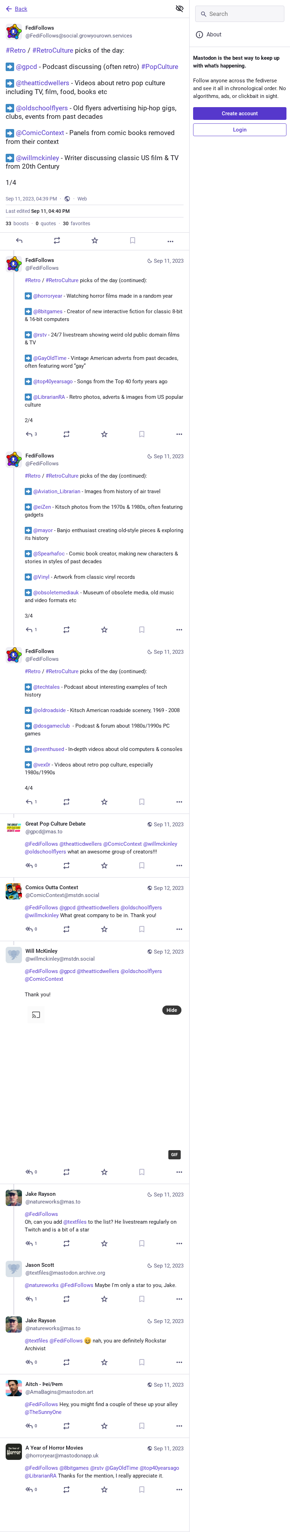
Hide (172, 1010)
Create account (240, 113)
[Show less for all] (179, 8)
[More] (170, 241)
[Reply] (19, 240)
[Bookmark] (132, 240)
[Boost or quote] (57, 240)
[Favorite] (95, 240)
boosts (17, 223)
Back (21, 9)
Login (239, 130)
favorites (76, 223)
